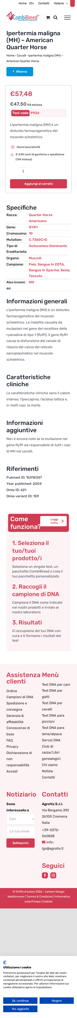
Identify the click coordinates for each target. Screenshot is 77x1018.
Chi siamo (50, 765)
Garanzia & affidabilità (15, 719)
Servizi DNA (51, 740)
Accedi (12, 771)
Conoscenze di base (18, 731)
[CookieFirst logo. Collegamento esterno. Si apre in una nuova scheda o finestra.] (4, 963)
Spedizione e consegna (16, 706)
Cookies (48, 901)
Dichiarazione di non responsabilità (19, 759)
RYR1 (33, 227)
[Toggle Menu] (67, 18)
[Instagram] (53, 875)
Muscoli (35, 258)
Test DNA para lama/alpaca (53, 731)
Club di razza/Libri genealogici (51, 752)
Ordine (11, 691)
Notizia (47, 771)
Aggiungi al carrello (38, 184)
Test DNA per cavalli (52, 706)
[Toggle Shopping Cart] (48, 17)
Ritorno (21, 71)
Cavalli (21, 55)
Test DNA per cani (56, 684)
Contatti (48, 777)
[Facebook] (45, 875)
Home (10, 55)
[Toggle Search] (55, 17)
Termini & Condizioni (40, 896)
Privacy (12, 747)
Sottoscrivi (20, 843)
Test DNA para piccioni (53, 718)
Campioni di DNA (19, 697)
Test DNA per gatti (52, 693)
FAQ (9, 740)
